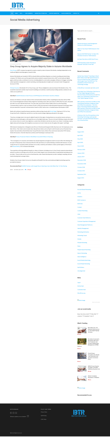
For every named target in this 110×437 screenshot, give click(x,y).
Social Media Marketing (83, 263)
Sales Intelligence (81, 256)
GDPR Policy (44, 415)
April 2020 (80, 142)
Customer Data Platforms (84, 217)
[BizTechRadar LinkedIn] (27, 416)
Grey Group (13, 70)
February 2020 (81, 149)
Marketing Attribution (41, 13)
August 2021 (80, 132)
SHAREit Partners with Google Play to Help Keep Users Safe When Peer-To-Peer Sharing (44, 166)
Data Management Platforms (84, 225)
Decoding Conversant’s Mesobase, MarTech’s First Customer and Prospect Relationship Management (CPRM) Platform (88, 342)
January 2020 (80, 153)
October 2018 (81, 167)
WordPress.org (81, 293)
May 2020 (80, 139)
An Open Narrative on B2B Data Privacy (87, 59)
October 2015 (81, 170)
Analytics (79, 196)
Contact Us (76, 13)
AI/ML (79, 193)
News (16, 13)
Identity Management (83, 228)
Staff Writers (80, 267)
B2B (21, 13)
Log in (79, 282)
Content (79, 207)
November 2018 (81, 163)
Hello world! (95, 88)
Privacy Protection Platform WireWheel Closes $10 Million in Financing (34, 136)
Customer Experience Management (86, 221)
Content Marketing (54, 13)
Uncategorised (81, 271)
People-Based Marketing (83, 249)
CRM (78, 214)
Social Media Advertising (83, 260)
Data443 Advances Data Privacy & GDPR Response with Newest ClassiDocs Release (37, 95)
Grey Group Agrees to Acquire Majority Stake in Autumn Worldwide (41, 66)
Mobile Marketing (82, 242)
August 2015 (80, 177)
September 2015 (81, 174)
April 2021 (80, 135)
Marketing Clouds (82, 235)
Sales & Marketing (66, 13)
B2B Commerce (29, 13)
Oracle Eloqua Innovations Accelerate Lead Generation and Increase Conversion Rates (93, 356)
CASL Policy (43, 419)
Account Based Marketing (84, 189)
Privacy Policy (44, 412)
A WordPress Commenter (84, 88)
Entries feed (80, 286)
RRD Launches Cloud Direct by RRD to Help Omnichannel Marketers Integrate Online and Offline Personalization (88, 110)
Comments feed (81, 289)
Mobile (79, 239)
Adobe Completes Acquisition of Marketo (93, 376)
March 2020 (80, 146)
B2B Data (80, 203)
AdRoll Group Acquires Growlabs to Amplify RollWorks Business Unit (94, 367)
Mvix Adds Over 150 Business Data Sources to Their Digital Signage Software (88, 96)
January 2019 (80, 156)
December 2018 (81, 160)
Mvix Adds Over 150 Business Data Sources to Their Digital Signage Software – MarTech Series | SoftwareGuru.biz (88, 93)
